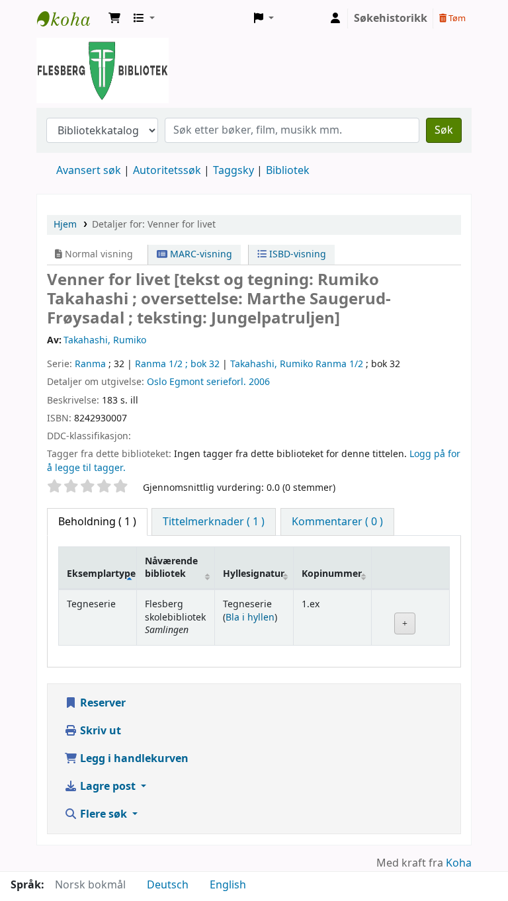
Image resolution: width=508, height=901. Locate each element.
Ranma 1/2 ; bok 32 (177, 364)
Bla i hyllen (250, 617)
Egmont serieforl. (207, 382)
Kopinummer (332, 574)
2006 (259, 382)
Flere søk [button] (103, 814)
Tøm (456, 18)
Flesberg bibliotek (70, 18)
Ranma (90, 364)
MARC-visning (199, 254)
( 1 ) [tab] (97, 522)
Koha (459, 863)
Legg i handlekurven (133, 759)
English (228, 885)
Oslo (157, 382)
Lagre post (107, 786)
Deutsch (168, 885)
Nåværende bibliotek (171, 567)
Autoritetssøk (167, 171)
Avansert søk (88, 171)
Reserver (101, 703)
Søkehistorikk (390, 18)
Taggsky (233, 171)
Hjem (65, 225)
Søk (444, 130)
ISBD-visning (296, 254)
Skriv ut (99, 731)
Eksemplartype (101, 574)
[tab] (213, 522)
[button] (114, 18)
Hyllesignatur (253, 574)
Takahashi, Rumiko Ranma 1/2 (296, 364)
